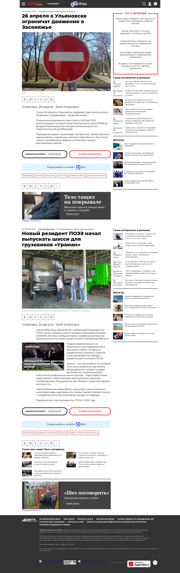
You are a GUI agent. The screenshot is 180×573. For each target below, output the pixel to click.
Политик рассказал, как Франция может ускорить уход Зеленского (139, 154)
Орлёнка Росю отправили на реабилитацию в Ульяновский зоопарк (135, 43)
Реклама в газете (85, 519)
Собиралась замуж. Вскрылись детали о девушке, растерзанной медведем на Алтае (139, 120)
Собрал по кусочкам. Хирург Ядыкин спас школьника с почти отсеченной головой (141, 93)
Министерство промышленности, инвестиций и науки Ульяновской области (56, 310)
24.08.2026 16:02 (29, 229)
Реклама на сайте (76, 522)
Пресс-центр (69, 519)
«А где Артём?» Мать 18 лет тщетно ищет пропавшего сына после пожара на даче (140, 264)
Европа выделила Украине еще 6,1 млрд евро (139, 145)
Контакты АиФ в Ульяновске (52, 522)
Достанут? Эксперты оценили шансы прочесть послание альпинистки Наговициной (141, 282)
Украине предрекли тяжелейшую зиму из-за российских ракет (139, 297)
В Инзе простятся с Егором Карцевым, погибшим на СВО (135, 32)
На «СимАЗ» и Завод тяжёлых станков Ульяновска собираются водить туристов (92, 455)
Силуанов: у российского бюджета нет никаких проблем (139, 173)
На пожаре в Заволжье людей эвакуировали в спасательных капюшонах (135, 54)
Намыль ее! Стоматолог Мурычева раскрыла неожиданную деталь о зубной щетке (140, 130)
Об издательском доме (49, 519)
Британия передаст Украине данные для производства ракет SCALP (140, 163)
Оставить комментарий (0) (90, 154)
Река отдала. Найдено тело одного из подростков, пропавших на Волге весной (135, 21)
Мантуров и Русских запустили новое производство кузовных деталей (48, 473)
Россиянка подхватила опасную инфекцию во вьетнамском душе (138, 316)
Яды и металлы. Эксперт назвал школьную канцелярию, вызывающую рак (139, 111)
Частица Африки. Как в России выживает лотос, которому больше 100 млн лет (140, 83)
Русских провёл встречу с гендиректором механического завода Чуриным (48, 455)
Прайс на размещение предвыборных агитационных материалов (116, 522)
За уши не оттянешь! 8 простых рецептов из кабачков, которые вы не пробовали (141, 102)
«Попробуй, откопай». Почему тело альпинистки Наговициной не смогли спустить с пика (140, 236)
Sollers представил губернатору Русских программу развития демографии (92, 464)
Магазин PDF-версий (105, 519)
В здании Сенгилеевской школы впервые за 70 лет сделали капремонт (136, 66)
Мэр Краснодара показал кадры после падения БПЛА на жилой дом (140, 307)
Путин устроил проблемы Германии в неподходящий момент (140, 325)
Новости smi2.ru (31, 220)
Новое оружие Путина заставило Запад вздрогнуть (138, 182)
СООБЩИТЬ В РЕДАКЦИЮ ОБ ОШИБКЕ (54, 525)
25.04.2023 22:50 (29, 11)
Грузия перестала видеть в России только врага (139, 334)
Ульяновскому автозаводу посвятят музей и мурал (45, 463)
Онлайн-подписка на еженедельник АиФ (135, 519)
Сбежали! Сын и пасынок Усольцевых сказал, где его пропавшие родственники (141, 254)
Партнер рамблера (117, 562)
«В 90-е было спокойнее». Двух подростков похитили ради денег (140, 244)
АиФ (24, 93)
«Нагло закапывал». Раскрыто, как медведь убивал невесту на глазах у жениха (141, 273)
